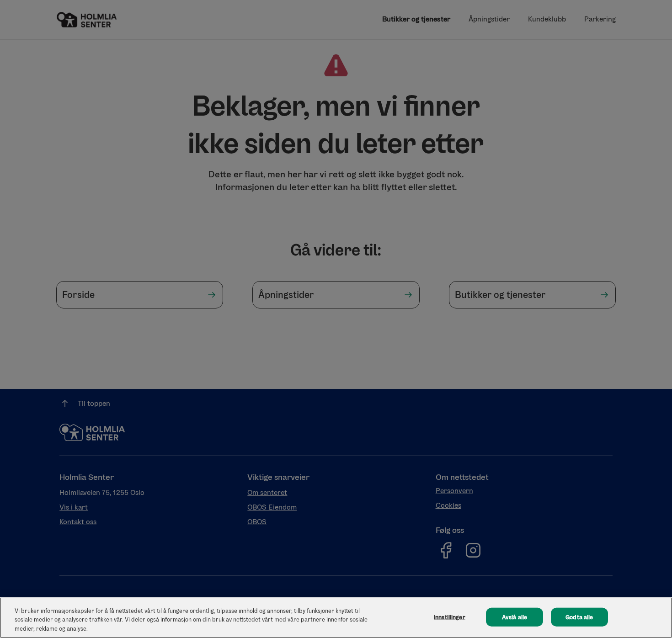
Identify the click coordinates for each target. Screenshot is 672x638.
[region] (336, 617)
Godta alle (579, 616)
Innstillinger (449, 616)
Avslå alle (514, 616)
